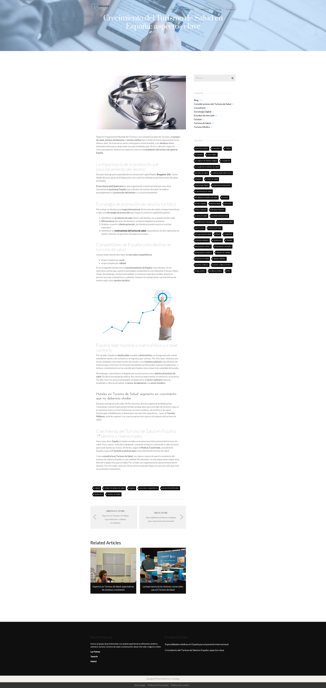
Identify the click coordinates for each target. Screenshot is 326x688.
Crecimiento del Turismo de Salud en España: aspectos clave (194, 650)
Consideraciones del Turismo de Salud (212, 104)
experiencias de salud (204, 191)
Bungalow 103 (164, 174)
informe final (215, 204)
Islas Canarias (201, 210)
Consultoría (199, 107)
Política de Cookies (180, 685)
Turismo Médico (202, 127)
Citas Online (212, 155)
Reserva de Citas (215, 228)
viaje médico (200, 271)
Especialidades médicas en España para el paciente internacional (196, 644)
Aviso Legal (139, 685)
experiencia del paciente (222, 185)
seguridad (228, 234)
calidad (97, 488)
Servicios (204, 8)
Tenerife (229, 240)
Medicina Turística (217, 210)
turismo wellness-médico (222, 265)
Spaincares (99, 494)
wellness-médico (216, 271)
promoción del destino (170, 488)
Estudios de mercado (204, 115)
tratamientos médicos (204, 253)
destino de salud (202, 173)
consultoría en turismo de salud (207, 167)
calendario (217, 148)
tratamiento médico (203, 246)
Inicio (173, 8)
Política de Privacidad (158, 685)
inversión (228, 204)
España (132, 488)
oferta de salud (201, 216)
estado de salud (212, 179)
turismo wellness (202, 265)
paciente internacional (220, 216)
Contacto (230, 8)
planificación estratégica (204, 222)
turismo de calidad (223, 253)
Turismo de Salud (114, 494)
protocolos (200, 228)
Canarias (199, 155)
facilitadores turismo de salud (206, 197)
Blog (217, 8)
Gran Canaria (201, 204)
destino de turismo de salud (115, 488)
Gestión (198, 119)
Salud (218, 234)
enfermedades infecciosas (222, 173)
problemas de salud (225, 222)
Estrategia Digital (202, 111)
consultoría (226, 161)
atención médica (202, 148)
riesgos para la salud (203, 234)
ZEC (228, 271)
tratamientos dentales (223, 246)
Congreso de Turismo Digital (206, 161)
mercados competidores (149, 488)
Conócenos (187, 8)
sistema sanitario (202, 240)
